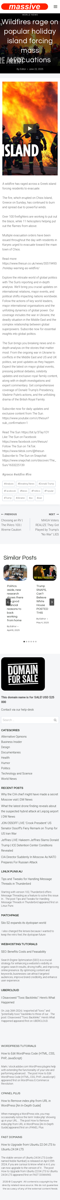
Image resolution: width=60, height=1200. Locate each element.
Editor (23, 69)
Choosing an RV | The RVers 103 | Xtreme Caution (12, 522)
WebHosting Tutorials (19, 944)
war (39, 498)
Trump (8, 498)
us (31, 498)
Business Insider (11, 742)
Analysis (9, 483)
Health (5, 757)
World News (30, 15)
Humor (5, 763)
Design (5, 747)
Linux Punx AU (11, 871)
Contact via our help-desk (17, 709)
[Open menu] (55, 7)
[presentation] (15, 573)
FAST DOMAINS (11, 1137)
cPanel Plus (10, 1093)
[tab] (24, 641)
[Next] (52, 602)
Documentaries (11, 752)
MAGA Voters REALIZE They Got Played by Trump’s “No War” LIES (47, 524)
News (23, 491)
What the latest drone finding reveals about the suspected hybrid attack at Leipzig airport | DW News (29, 811)
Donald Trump (46, 483)
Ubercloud (10, 990)
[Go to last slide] (8, 602)
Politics (35, 491)
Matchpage (10, 915)
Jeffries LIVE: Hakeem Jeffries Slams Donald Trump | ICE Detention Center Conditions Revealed (30, 845)
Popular (49, 491)
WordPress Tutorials (18, 1046)
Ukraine (20, 498)
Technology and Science (16, 773)
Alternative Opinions (14, 736)
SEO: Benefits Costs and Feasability (23, 951)
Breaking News (26, 483)
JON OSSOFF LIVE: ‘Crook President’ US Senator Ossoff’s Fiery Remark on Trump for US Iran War (29, 828)
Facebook (10, 491)
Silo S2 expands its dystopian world (23, 923)
